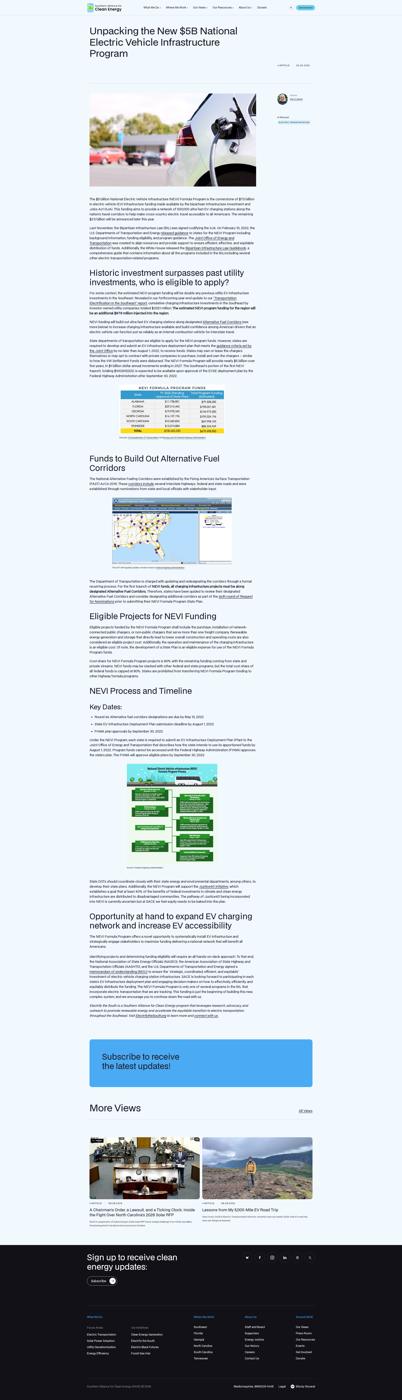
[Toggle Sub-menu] (160, 7)
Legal (282, 1386)
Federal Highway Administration (170, 567)
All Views (305, 1111)
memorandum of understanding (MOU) (118, 971)
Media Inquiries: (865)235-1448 (254, 1386)
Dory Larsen (296, 99)
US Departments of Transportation (143, 437)
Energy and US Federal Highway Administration (184, 437)
